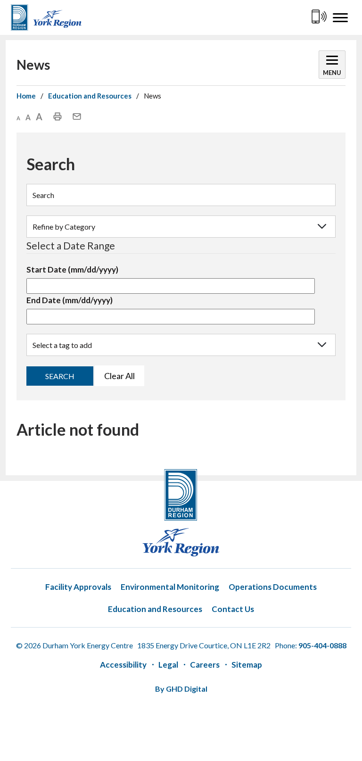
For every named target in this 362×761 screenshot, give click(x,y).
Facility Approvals (78, 587)
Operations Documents (273, 587)
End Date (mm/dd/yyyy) (69, 300)
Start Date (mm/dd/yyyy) (72, 269)
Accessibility (123, 665)
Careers (205, 665)
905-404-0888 (322, 645)
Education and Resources (90, 95)
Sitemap (246, 665)
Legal (168, 665)
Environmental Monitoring (170, 587)
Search (59, 376)
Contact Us (233, 609)
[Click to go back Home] (46, 17)
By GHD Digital (181, 688)
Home (26, 95)
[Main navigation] (340, 17)
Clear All (119, 376)
